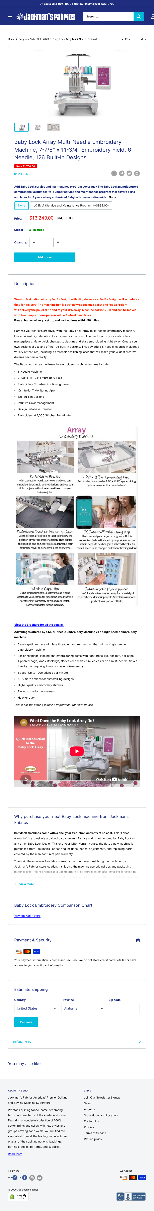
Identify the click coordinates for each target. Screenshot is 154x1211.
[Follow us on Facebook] (12, 1177)
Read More (15, 1154)
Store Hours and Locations (101, 1115)
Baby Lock (21, 173)
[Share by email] (137, 173)
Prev (127, 39)
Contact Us (91, 1121)
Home (11, 39)
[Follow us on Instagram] (32, 1178)
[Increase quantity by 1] (58, 242)
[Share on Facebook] (114, 173)
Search (88, 1103)
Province (68, 1000)
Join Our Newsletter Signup (102, 1097)
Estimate (26, 1022)
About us (90, 1109)
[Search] (139, 16)
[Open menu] (10, 16)
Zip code (115, 1000)
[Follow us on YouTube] (40, 1178)
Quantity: (20, 242)
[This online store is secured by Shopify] (18, 1196)
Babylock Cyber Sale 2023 (34, 39)
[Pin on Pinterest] (122, 173)
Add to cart (44, 257)
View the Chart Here (27, 915)
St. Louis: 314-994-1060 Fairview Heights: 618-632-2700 (77, 3)
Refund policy (93, 1139)
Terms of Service (95, 1133)
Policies (89, 1127)
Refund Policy (22, 1041)
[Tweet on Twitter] (129, 173)
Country (20, 1000)
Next (140, 39)
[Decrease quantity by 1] (33, 242)
